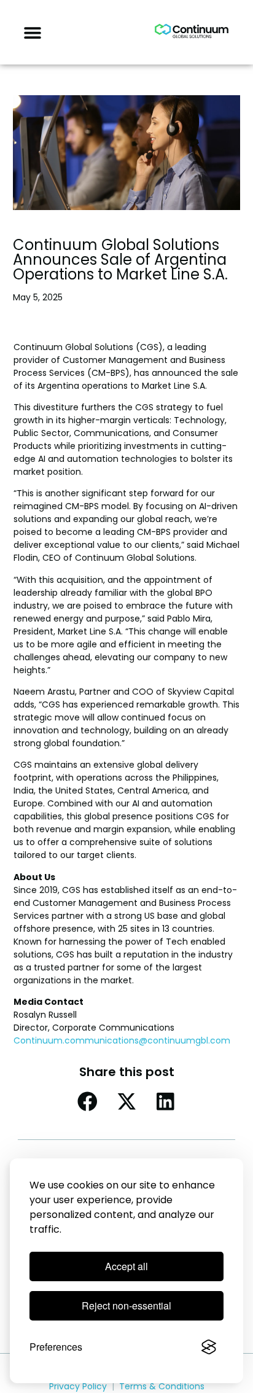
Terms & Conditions (161, 1386)
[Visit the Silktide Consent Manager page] (209, 1347)
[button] (32, 32)
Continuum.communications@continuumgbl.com (122, 1040)
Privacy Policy (78, 1386)
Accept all (126, 1266)
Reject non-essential (126, 1305)
